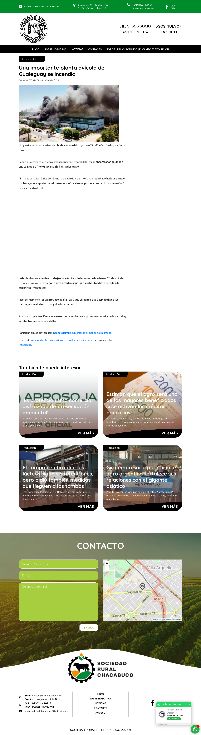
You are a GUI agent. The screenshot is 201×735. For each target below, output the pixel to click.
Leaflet (155, 619)
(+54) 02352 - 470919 (142, 5)
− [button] (107, 568)
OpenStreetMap (166, 619)
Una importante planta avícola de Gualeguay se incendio (61, 340)
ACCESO (100, 712)
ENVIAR (89, 627)
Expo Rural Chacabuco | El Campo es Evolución (138, 49)
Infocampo (25, 344)
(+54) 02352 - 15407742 (143, 8)
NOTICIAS (77, 49)
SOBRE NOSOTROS (55, 49)
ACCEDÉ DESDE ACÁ (135, 32)
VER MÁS (86, 433)
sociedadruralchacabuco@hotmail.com (39, 6)
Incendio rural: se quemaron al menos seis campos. (82, 332)
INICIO (35, 49)
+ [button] (107, 563)
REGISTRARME (169, 32)
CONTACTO (95, 49)
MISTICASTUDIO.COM (163, 724)
